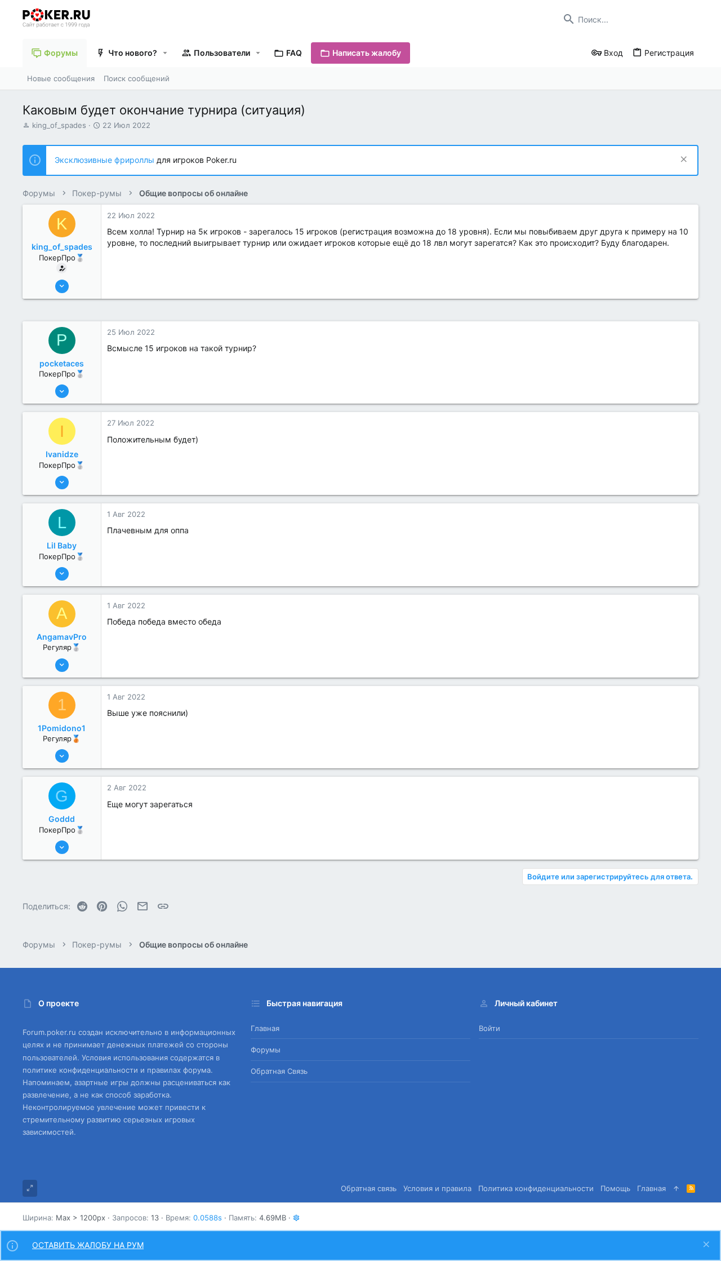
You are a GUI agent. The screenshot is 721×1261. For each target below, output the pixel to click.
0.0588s (207, 1217)
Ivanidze (62, 454)
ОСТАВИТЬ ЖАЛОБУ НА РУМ (88, 1245)
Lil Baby (62, 545)
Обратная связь (279, 1071)
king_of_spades (59, 125)
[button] (165, 53)
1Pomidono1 (62, 728)
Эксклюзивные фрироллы (106, 160)
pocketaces (61, 363)
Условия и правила (437, 1188)
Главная (265, 1028)
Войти (489, 1028)
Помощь (615, 1188)
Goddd (61, 819)
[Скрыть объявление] (682, 160)
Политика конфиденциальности (536, 1188)
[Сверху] (676, 1188)
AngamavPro (62, 636)
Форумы (266, 1049)
